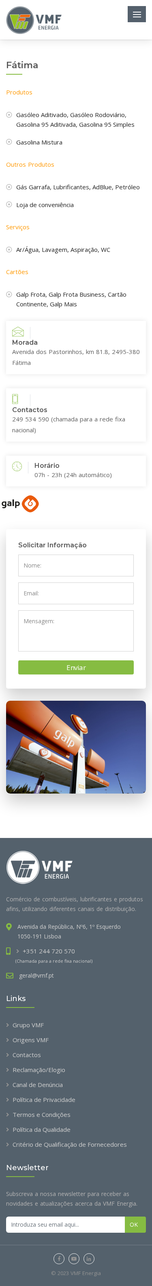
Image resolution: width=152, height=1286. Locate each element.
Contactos (27, 1055)
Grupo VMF (28, 1025)
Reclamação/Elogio (39, 1070)
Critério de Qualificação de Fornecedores (70, 1144)
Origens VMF (31, 1040)
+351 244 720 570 (49, 951)
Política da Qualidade (42, 1129)
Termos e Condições (42, 1114)
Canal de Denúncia (38, 1085)
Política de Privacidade (44, 1099)
